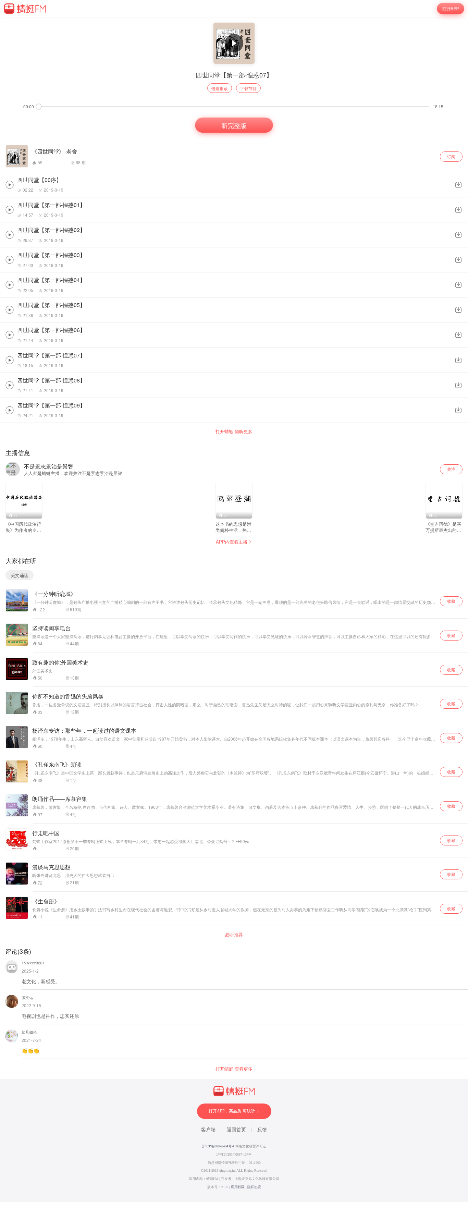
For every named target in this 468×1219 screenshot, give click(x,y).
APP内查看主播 (231, 541)
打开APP (450, 8)
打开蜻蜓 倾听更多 (234, 431)
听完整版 (234, 125)
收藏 (451, 601)
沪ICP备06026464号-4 (218, 1146)
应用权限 (238, 1187)
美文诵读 (19, 575)
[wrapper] (234, 609)
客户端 (208, 1129)
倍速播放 (219, 88)
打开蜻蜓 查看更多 (234, 1069)
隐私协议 (254, 1187)
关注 (451, 469)
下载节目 (248, 88)
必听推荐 (234, 934)
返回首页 (236, 1129)
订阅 (451, 156)
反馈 (262, 1129)
